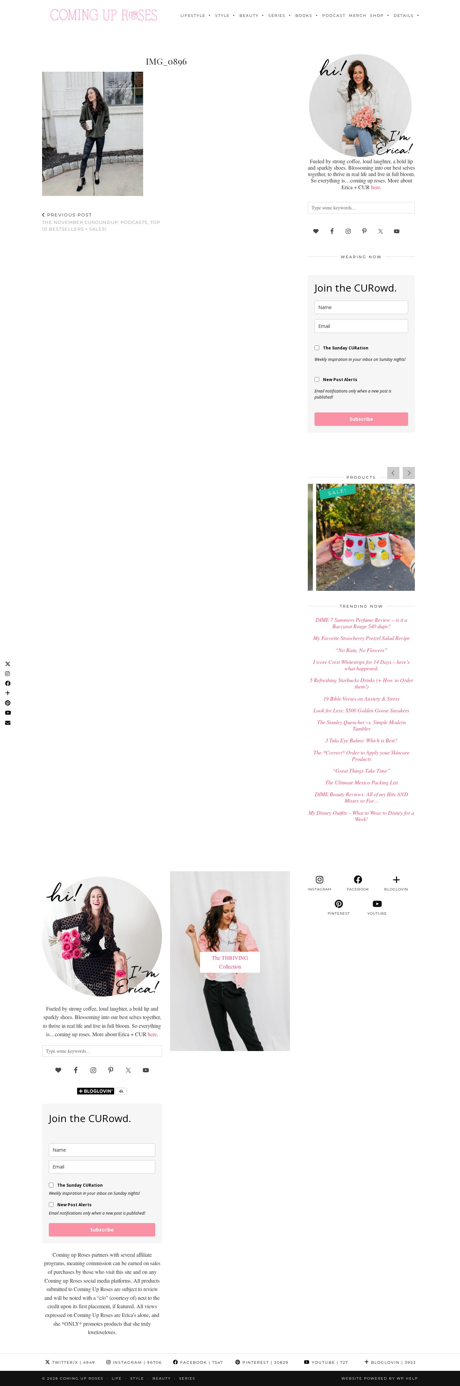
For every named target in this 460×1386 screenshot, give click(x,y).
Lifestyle (192, 15)
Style (222, 15)
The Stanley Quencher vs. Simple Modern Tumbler (361, 725)
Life (117, 1378)
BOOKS (304, 15)
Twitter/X (73, 1362)
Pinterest (265, 1362)
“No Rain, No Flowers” (361, 649)
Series (277, 15)
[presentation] (393, 473)
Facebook (200, 1362)
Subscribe (361, 419)
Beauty (249, 15)
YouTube (329, 1362)
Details (404, 15)
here (375, 187)
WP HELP (407, 1378)
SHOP (377, 15)
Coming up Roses (81, 1378)
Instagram (136, 1362)
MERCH (358, 15)
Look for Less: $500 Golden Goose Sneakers (361, 710)
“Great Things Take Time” (361, 770)
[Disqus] (166, 325)
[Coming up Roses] (103, 15)
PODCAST (334, 15)
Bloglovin (392, 1362)
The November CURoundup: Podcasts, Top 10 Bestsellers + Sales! (101, 222)
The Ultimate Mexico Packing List (361, 782)
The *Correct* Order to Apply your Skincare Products (361, 755)
